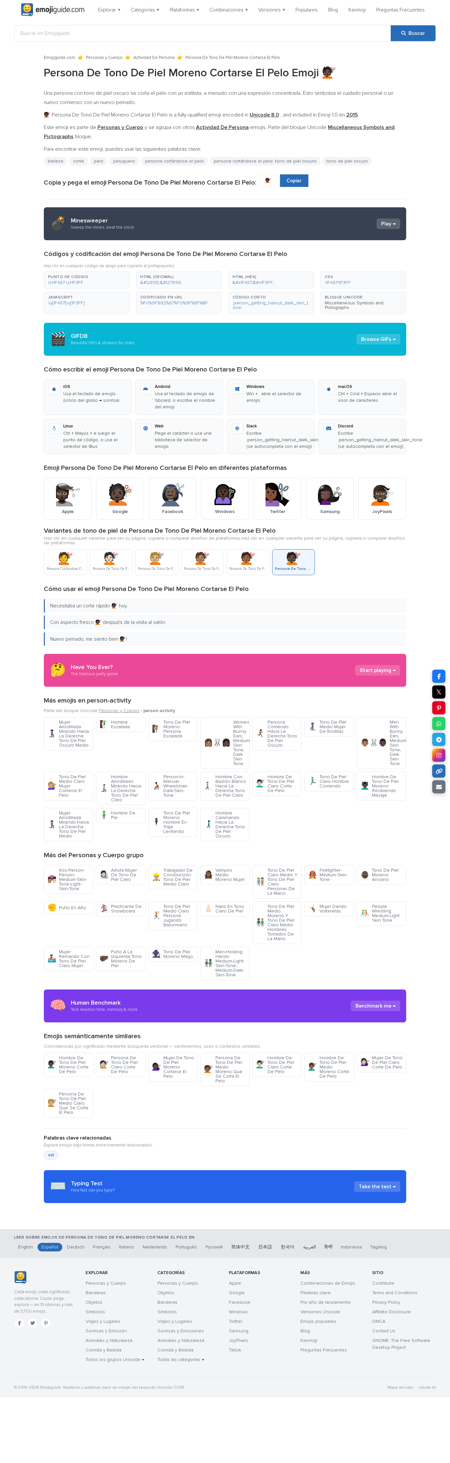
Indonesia (351, 1247)
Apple (235, 1283)
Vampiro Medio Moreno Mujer (224, 874)
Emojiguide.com (59, 57)
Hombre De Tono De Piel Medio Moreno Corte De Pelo (328, 1067)
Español (50, 1247)
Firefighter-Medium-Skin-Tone (328, 874)
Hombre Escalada (114, 724)
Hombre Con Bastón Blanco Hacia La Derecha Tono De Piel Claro (225, 786)
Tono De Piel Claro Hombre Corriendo (328, 781)
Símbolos (95, 1312)
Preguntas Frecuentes (400, 10)
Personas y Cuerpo (104, 57)
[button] (86, 280)
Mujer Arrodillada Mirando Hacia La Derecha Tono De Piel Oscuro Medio (68, 733)
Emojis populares (318, 1321)
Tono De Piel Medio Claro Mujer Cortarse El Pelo (66, 786)
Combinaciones (229, 10)
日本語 (265, 1247)
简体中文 (240, 1247)
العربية (309, 1247)
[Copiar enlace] (438, 771)
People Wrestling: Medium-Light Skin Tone (380, 913)
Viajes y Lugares (103, 1321)
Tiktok (235, 1350)
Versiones (271, 10)
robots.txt (427, 1387)
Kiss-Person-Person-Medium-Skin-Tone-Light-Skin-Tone (67, 879)
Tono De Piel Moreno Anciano (379, 874)
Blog (333, 10)
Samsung (238, 1331)
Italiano (126, 1247)
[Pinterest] (46, 1323)
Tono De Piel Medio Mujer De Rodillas (327, 726)
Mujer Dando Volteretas (327, 909)
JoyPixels (238, 1340)
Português (186, 1247)
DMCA (378, 1321)
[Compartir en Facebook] (438, 676)
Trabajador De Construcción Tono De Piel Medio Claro (172, 877)
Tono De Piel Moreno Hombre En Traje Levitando (171, 822)
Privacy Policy (386, 1302)
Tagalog (378, 1247)
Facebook (239, 1302)
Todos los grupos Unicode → (115, 1359)
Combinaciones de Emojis (327, 1283)
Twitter (235, 1321)
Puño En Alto (66, 907)
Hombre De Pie (117, 815)
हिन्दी (328, 1247)
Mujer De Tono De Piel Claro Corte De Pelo (381, 1062)
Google (237, 1293)
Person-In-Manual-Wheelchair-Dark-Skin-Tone (170, 786)
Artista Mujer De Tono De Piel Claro (118, 874)
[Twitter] (32, 1323)
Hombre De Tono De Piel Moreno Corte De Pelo (68, 1064)
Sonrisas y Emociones (180, 1331)
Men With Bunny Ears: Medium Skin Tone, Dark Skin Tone (383, 742)
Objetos (94, 1302)
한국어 (288, 1247)
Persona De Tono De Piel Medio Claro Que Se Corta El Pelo (67, 1103)
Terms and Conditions (394, 1293)
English (25, 1247)
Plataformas (184, 10)
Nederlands (155, 1247)
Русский (214, 1247)
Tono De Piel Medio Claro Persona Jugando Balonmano (171, 916)
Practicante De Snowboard (120, 909)
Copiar (294, 181)
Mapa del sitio (400, 1387)
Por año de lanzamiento (325, 1302)
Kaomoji (357, 10)
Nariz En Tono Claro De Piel (224, 909)
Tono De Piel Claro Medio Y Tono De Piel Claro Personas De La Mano (276, 881)
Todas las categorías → (180, 1359)
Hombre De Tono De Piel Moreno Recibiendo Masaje (379, 786)
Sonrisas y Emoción (106, 1331)
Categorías (145, 10)
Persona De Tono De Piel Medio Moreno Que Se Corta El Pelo (223, 1069)
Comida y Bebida (104, 1350)
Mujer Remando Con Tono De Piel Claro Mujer (68, 958)
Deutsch (75, 1247)
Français (101, 1247)
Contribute (383, 1283)
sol (51, 1155)
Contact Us (383, 1331)
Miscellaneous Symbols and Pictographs (354, 305)
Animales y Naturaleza (109, 1340)
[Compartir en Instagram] (438, 755)
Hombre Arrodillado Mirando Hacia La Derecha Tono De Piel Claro (120, 788)
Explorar (109, 10)
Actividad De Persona (154, 57)
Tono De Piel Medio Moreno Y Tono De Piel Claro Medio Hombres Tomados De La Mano (275, 922)
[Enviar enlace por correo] (438, 786)
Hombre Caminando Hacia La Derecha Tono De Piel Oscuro (224, 824)
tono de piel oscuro (347, 161)
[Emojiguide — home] (53, 9)
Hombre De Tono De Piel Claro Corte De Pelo (275, 783)
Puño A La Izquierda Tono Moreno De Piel (120, 958)
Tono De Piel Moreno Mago (172, 954)
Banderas (96, 1293)
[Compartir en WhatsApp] (438, 723)
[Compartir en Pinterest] (438, 707)
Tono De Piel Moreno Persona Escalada (171, 729)
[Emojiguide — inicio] (20, 1277)
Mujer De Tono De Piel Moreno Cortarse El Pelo (173, 1067)
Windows (238, 1312)
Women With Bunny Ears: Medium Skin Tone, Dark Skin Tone (227, 742)
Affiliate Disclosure (391, 1312)
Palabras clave (315, 1293)
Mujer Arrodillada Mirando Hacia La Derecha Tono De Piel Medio (68, 824)
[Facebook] (19, 1323)
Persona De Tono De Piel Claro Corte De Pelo (118, 1064)
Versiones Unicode (320, 1312)
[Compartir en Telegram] (438, 739)
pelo (98, 161)
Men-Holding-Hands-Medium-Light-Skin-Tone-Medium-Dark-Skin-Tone (224, 963)
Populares (306, 10)
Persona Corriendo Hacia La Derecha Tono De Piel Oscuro (276, 733)
